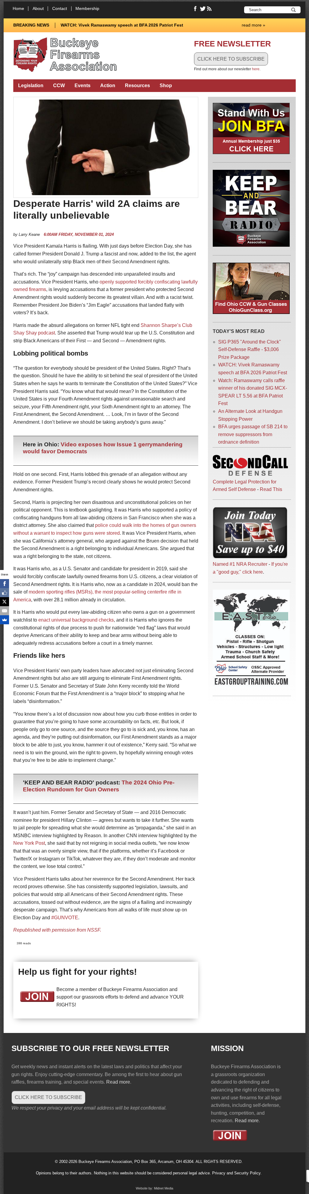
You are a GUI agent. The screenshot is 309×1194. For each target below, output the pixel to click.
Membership (87, 8)
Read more (118, 1082)
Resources (137, 85)
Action (107, 85)
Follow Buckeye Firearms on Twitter (203, 8)
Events (83, 85)
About (38, 8)
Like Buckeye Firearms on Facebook (196, 8)
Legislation (30, 85)
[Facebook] (4, 583)
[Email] (4, 610)
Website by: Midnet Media (154, 1188)
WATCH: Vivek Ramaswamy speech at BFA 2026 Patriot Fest (122, 25)
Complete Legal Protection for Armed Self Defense (244, 485)
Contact (59, 8)
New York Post (29, 843)
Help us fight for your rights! (77, 972)
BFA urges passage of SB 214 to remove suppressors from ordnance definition (253, 434)
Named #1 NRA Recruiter (240, 564)
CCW (59, 85)
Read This (271, 489)
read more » (253, 25)
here (256, 69)
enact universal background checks (76, 619)
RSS (210, 8)
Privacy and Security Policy (236, 1173)
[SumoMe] (4, 619)
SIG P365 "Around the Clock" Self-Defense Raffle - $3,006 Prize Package (249, 349)
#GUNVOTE (64, 917)
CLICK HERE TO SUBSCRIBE (231, 59)
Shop (166, 85)
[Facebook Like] (4, 592)
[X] (4, 601)
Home (18, 8)
